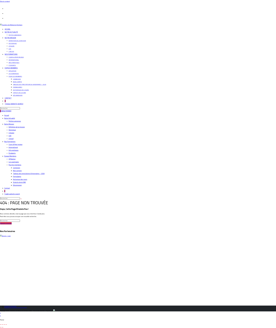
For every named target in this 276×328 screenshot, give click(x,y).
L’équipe (11, 133)
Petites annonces (15, 121)
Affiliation (12, 159)
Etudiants (12, 153)
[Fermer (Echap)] (6, 324)
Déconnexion (17, 185)
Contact (7, 188)
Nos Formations (9, 141)
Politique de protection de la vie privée (15, 307)
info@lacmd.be (10, 260)
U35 (10, 136)
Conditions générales (10, 306)
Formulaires (17, 176)
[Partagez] (4, 324)
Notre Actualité (9, 118)
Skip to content (5, 1)
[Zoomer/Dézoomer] (1, 324)
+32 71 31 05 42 (8, 262)
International (13, 147)
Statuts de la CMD (19, 182)
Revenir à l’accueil (6, 223)
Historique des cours (20, 179)
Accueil (6, 115)
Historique (12, 130)
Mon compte (17, 170)
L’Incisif (11, 138)
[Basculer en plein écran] (2, 324)
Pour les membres (15, 165)
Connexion (16, 168)
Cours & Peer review (15, 144)
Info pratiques (13, 150)
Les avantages (14, 162)
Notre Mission (9, 124)
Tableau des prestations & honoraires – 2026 (29, 173)
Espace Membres (10, 156)
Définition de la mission (17, 127)
